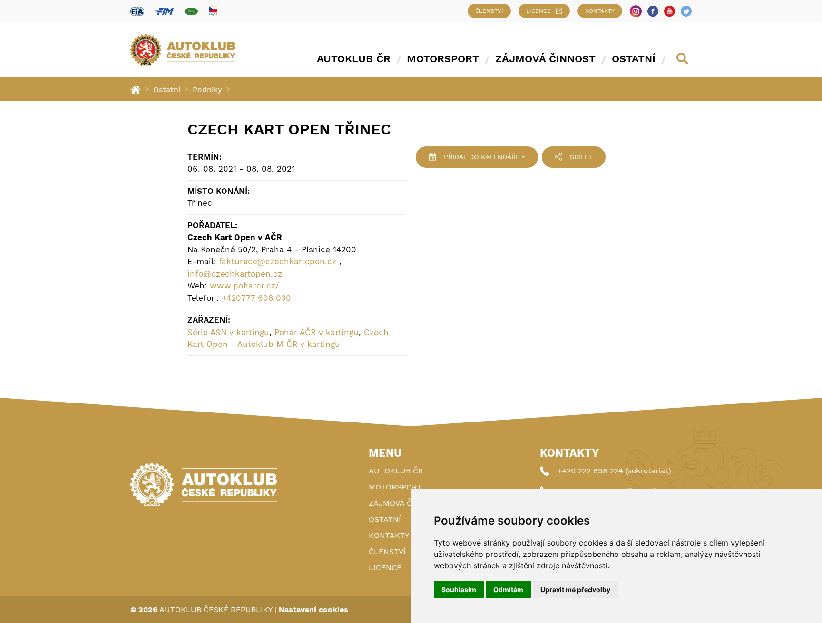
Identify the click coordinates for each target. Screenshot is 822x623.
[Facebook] (652, 11)
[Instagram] (636, 11)
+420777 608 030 (256, 298)
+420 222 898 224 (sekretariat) (614, 470)
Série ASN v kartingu (228, 332)
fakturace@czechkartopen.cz (277, 261)
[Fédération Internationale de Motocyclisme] (164, 11)
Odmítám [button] (508, 589)
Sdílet (581, 157)
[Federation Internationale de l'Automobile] (137, 11)
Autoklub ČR (354, 59)
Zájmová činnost (545, 59)
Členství (489, 11)
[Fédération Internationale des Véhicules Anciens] (191, 11)
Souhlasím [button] (458, 589)
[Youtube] (669, 11)
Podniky (207, 89)
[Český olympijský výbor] (213, 11)
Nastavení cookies (313, 609)
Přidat (482, 157)
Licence (538, 11)
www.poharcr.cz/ (244, 285)
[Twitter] (686, 11)
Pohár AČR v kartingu (316, 332)
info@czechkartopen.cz (234, 273)
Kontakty (600, 11)
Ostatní (634, 59)
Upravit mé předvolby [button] (575, 589)
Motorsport (443, 59)
